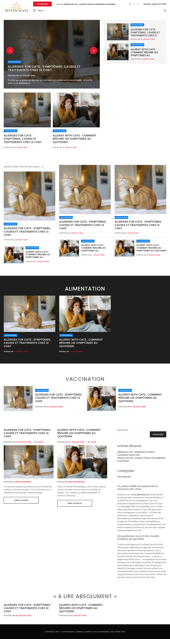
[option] (52, 54)
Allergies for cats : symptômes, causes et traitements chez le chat (90, 4)
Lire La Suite (21, 500)
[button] (38, 10)
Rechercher (122, 429)
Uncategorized (14, 62)
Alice (40, 442)
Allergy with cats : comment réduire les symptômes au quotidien (74, 139)
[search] (165, 10)
